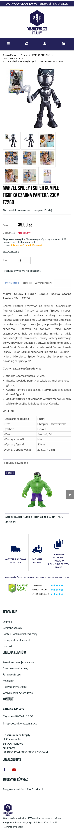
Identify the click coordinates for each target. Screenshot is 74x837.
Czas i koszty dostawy (15, 668)
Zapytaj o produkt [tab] (43, 283)
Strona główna (9, 55)
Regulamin (8, 680)
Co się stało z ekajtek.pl (16, 640)
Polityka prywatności (15, 686)
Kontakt (7, 646)
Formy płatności (12, 674)
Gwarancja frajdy (12, 627)
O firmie (7, 621)
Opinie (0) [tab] (27, 283)
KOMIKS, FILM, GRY (41, 55)
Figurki (24, 55)
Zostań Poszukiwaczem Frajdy (20, 633)
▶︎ (70, 494)
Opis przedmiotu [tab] (12, 283)
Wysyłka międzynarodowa (18, 692)
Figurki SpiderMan (11, 58)
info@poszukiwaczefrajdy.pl (17, 822)
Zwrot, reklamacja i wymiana (18, 662)
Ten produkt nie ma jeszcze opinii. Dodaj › (28, 210)
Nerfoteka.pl (35, 789)
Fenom (19, 826)
